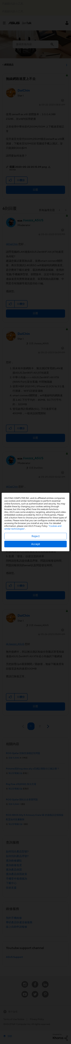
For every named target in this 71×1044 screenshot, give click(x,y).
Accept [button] (35, 544)
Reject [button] (36, 536)
